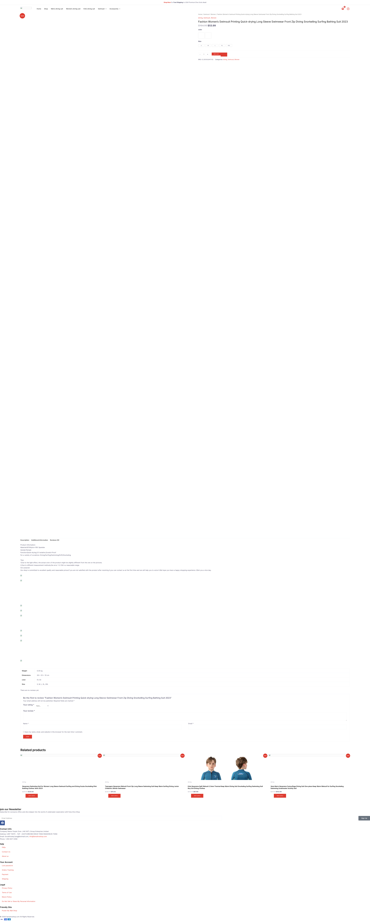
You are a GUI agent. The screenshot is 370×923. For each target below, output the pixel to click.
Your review (29, 711)
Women (213, 14)
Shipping (5, 879)
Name (26, 723)
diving (200, 18)
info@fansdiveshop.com (38, 836)
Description (24, 540)
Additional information (39, 540)
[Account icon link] (348, 8)
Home (39, 9)
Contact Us (6, 852)
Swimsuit (101, 9)
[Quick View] (24, 795)
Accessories (114, 9)
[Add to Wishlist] (224, 55)
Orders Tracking (8, 870)
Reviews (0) (54, 540)
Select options (31, 795)
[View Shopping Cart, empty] (343, 9)
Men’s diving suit (57, 9)
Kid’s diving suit (89, 9)
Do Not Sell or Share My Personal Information (18, 901)
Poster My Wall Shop (9, 911)
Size (199, 41)
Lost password (7, 865)
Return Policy (7, 897)
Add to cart (216, 53)
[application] (105, 9)
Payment (5, 874)
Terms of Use (7, 892)
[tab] (24, 540)
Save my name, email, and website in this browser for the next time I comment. (54, 732)
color (200, 30)
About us (5, 856)
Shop (46, 9)
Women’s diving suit (73, 9)
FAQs (4, 847)
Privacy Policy (7, 888)
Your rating (28, 705)
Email (190, 723)
